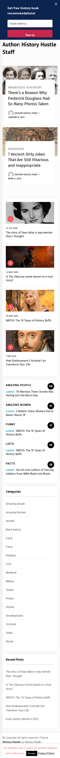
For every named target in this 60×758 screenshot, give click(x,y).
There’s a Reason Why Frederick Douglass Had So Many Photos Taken (29, 98)
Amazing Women (16, 512)
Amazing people (16, 87)
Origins (10, 589)
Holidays (11, 555)
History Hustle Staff (26, 113)
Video (9, 632)
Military (10, 581)
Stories (10, 607)
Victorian (11, 624)
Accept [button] (31, 753)
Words (10, 641)
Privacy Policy (46, 753)
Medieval (11, 572)
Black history (34, 87)
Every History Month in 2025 (22, 719)
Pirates (10, 598)
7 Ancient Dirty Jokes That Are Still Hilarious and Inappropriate (28, 160)
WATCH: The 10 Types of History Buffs (28, 320)
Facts (9, 538)
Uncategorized (16, 149)
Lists (8, 564)
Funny (9, 546)
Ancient (10, 521)
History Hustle (33, 742)
